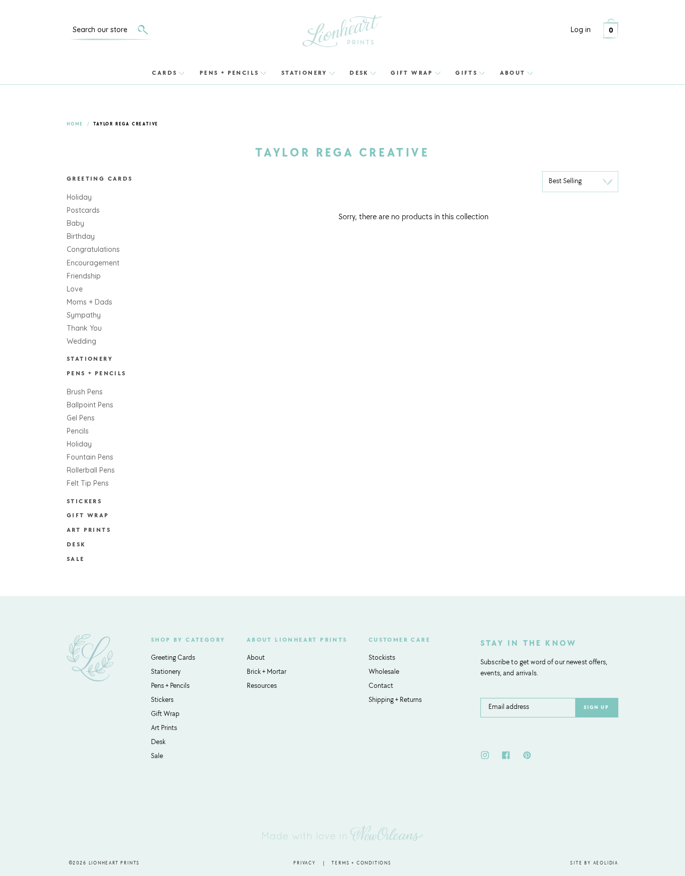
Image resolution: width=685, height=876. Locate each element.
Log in (581, 29)
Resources (262, 686)
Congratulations (93, 249)
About (513, 73)
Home (75, 124)
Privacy (304, 863)
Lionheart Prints (114, 863)
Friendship (84, 276)
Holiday (79, 197)
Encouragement (93, 263)
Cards (164, 73)
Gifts (466, 73)
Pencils (78, 431)
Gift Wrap (412, 73)
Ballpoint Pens (90, 405)
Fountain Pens (90, 457)
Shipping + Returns (395, 700)
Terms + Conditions (361, 863)
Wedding (81, 341)
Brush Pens (85, 392)
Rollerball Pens (91, 470)
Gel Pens (81, 418)
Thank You (84, 328)
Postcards (83, 210)
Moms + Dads (89, 302)
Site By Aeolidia (594, 863)
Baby (75, 223)
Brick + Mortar (266, 672)
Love (75, 289)
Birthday (81, 236)
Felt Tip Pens (88, 483)
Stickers (84, 502)
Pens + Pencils (229, 73)
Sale (76, 559)
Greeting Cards (100, 179)
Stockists (382, 658)
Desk (359, 73)
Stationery (304, 73)
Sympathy (84, 315)
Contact (381, 686)
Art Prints (89, 530)
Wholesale (384, 672)
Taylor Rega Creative (125, 124)
